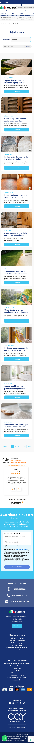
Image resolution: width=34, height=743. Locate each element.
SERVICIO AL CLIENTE (17, 583)
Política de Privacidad (17, 666)
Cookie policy (17, 668)
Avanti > (30, 446)
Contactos (17, 671)
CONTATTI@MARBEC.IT (19, 601)
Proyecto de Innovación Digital (17, 678)
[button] (9, 465)
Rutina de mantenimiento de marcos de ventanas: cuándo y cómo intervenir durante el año (16, 349)
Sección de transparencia (9, 738)
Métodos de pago (17, 643)
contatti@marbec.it (17, 622)
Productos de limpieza (17, 638)
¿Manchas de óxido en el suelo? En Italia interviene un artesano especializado (16, 273)
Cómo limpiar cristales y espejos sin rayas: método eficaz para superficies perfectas (15, 311)
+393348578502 (19, 589)
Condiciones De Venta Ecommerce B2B (17, 663)
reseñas (18, 461)
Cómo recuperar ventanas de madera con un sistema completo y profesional (16, 120)
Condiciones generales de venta (17, 647)
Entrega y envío (17, 645)
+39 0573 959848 (19, 595)
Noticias (9, 24)
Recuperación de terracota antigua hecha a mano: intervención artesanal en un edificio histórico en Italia (16, 196)
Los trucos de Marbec (17, 650)
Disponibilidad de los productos (17, 673)
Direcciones (17, 626)
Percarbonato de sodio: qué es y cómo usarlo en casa (16, 426)
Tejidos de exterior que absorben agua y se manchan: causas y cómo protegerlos (16, 81)
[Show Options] (28, 542)
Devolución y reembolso (17, 640)
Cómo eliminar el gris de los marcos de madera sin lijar (15, 234)
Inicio (2, 24)
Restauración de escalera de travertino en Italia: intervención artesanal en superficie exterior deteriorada (16, 158)
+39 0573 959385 (17, 620)
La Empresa (7, 4)
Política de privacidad (21, 549)
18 (24, 446)
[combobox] (16, 542)
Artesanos (17, 4)
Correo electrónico (12, 533)
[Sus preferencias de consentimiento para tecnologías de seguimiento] (31, 740)
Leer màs (17, 91)
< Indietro (4, 446)
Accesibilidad (17, 680)
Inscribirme (17, 567)
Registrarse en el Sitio (17, 675)
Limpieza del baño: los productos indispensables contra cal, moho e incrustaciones (14, 387)
